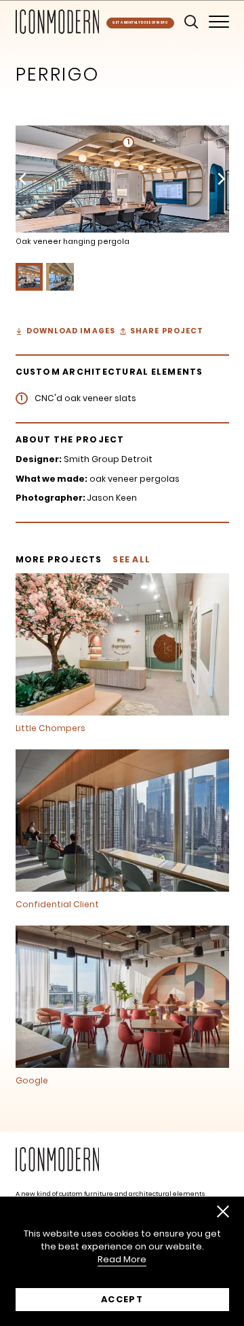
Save (45, 139)
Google (32, 1080)
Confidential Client (57, 904)
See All (131, 559)
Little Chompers (50, 728)
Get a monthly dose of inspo (140, 22)
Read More (122, 1260)
